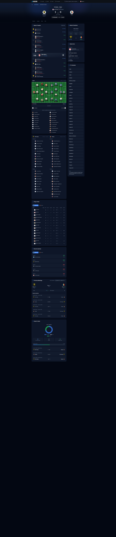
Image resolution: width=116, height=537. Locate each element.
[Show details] (33, 210)
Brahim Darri (39, 29)
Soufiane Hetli (39, 67)
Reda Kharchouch (40, 36)
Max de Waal (39, 61)
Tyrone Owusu (39, 42)
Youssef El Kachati (40, 76)
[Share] (59, 17)
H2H (45, 21)
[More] (62, 1)
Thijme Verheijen (38, 214)
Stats (42, 21)
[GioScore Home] (34, 1)
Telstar (53, 136)
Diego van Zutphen (40, 50)
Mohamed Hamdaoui (40, 73)
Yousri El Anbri (38, 235)
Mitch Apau (39, 64)
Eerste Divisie (56, 9)
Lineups (38, 21)
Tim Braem (38, 33)
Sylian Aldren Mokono (39, 217)
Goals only (63, 25)
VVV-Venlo (37, 136)
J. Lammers (46, 136)
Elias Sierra (44, 54)
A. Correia (64, 136)
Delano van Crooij (38, 227)
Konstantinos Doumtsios (41, 59)
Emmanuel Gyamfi (38, 222)
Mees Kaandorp (40, 72)
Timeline (33, 21)
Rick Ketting (39, 51)
